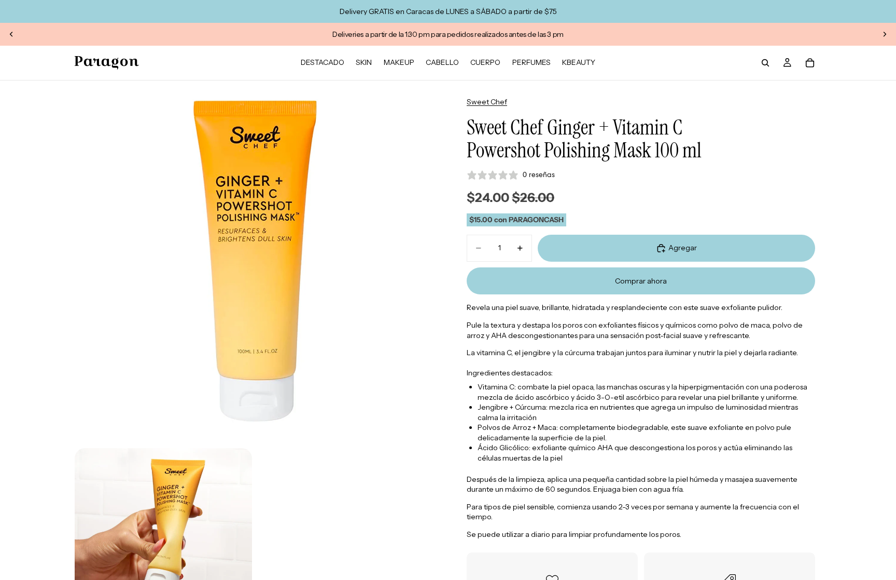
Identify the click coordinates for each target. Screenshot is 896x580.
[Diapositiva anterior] (11, 34)
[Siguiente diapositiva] (884, 34)
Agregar (682, 247)
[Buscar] (765, 62)
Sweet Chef (487, 101)
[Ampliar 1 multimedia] (255, 261)
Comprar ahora (641, 281)
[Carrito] (810, 62)
